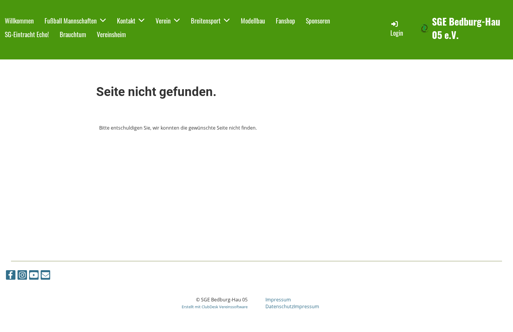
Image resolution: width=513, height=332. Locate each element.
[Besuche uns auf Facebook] (10, 276)
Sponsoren (318, 20)
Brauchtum (73, 34)
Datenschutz (279, 306)
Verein (163, 20)
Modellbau (253, 20)
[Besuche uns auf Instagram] (22, 276)
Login (396, 32)
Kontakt (126, 20)
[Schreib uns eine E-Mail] (45, 276)
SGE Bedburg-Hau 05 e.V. (466, 28)
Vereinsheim (111, 34)
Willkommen (19, 20)
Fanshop (285, 20)
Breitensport (206, 20)
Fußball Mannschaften (71, 20)
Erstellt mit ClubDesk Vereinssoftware (215, 306)
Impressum (278, 299)
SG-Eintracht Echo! (27, 34)
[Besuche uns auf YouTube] (34, 276)
